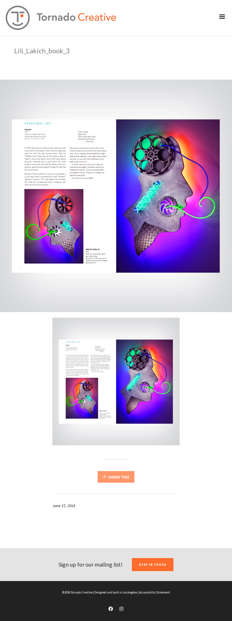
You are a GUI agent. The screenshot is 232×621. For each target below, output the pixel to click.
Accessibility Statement (154, 592)
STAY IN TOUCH (152, 564)
